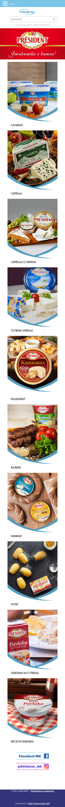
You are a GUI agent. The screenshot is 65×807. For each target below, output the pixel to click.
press (36, 25)
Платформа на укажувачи (42, 791)
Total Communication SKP (39, 804)
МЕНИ (12, 4)
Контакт (45, 25)
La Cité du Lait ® (23, 25)
